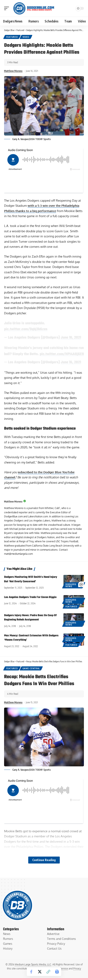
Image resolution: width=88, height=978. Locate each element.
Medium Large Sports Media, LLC (33, 964)
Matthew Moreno (13, 70)
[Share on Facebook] (31, 971)
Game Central (31, 668)
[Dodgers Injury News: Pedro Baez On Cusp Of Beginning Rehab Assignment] (73, 619)
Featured (12, 37)
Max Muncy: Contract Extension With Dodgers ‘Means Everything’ (31, 637)
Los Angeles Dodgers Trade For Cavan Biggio (30, 597)
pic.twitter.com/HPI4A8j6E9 (62, 354)
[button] (7, 8)
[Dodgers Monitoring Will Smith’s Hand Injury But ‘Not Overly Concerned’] (73, 581)
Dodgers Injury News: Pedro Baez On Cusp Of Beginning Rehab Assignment (30, 617)
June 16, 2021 (71, 337)
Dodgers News (70, 585)
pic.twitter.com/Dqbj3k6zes (25, 329)
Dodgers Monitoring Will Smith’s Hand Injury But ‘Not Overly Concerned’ (30, 579)
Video (26, 37)
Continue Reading (44, 860)
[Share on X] (39, 971)
